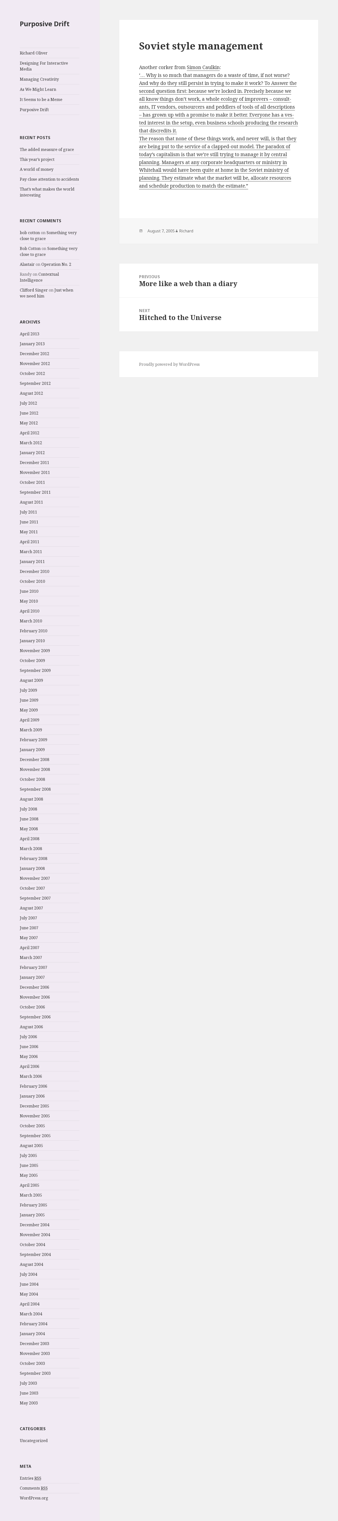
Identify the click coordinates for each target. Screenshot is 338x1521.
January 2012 (32, 452)
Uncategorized (34, 1440)
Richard (186, 231)
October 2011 (32, 482)
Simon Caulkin (203, 67)
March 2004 (31, 1314)
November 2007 (35, 878)
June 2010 (29, 591)
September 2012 (35, 383)
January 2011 (32, 561)
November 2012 (35, 363)
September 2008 (35, 789)
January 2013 (32, 343)
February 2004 (33, 1323)
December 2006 (34, 987)
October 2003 (32, 1363)
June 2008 (29, 819)
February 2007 (33, 967)
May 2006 (29, 1056)
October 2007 (32, 888)
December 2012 (34, 353)
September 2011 (35, 492)
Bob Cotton (30, 248)
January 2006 (32, 1096)
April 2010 (29, 611)
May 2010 (29, 601)
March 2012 (31, 442)
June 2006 (29, 1046)
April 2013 (29, 334)
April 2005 (29, 1185)
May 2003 (29, 1403)
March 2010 (31, 621)
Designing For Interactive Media (44, 66)
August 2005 (31, 1145)
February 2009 (33, 739)
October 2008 (32, 779)
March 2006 (31, 1076)
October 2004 (32, 1244)
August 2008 (31, 799)
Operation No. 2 (56, 264)
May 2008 (29, 829)
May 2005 (29, 1175)
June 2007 (29, 928)
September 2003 (35, 1373)
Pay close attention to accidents (49, 179)
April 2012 (29, 433)
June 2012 (29, 413)
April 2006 (29, 1066)
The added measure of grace (47, 149)
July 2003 (28, 1383)
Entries (30, 1478)
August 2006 (31, 1027)
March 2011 (31, 551)
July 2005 (28, 1155)
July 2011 (28, 512)
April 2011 (29, 541)
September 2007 (35, 898)
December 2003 (34, 1343)
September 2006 (35, 1017)
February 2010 (33, 631)
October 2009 (32, 660)
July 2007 (28, 918)
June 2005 (29, 1165)
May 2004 (29, 1294)
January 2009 (32, 749)
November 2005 (35, 1116)
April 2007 (29, 947)
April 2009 (29, 720)
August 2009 (31, 680)
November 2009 (35, 650)
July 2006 (28, 1036)
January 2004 (32, 1333)
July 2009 (28, 690)
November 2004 (35, 1234)
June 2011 (29, 522)
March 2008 (31, 848)
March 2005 (31, 1195)
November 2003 (35, 1353)
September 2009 (35, 670)
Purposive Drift (45, 23)
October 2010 (32, 581)
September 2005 (35, 1135)
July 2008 (28, 809)
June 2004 (29, 1284)
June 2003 (29, 1393)
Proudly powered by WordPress (169, 364)
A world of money (36, 169)
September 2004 (35, 1254)
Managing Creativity (39, 79)
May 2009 (29, 710)
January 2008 (32, 868)
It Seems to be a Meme (41, 99)
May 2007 (29, 937)
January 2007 (32, 977)
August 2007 (31, 908)
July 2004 (28, 1274)
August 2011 (31, 502)
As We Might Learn (38, 89)
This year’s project (37, 159)
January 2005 (32, 1215)
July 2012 (28, 403)
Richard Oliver (34, 53)
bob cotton (30, 232)
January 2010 (32, 640)
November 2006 (35, 997)
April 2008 (29, 838)
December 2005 (34, 1106)
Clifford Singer (34, 290)
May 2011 (29, 532)
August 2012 (31, 393)
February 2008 (33, 858)
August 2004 (31, 1264)
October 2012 (32, 373)
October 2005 (32, 1125)
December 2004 (34, 1224)
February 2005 (33, 1205)
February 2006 (33, 1086)
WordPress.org (34, 1498)
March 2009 (31, 730)
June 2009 (29, 700)
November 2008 (35, 769)
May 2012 (29, 423)
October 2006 (32, 1007)
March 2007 (31, 957)
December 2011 (34, 462)
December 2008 (34, 759)
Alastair (27, 264)
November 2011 (35, 472)
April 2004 (29, 1304)
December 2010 (34, 571)
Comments (34, 1488)
